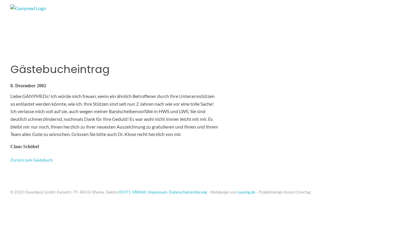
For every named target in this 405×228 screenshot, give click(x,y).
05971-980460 (132, 192)
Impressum (157, 192)
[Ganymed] (48, 19)
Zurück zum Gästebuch (31, 159)
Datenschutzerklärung (188, 192)
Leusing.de (246, 192)
